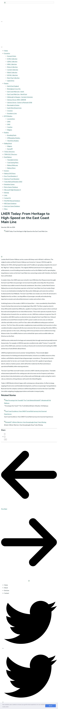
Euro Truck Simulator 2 (11, 176)
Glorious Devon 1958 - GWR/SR (16, 100)
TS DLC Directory (9, 151)
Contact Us (7, 198)
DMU (8, 121)
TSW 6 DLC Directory (10, 154)
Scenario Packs (11, 56)
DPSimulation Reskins (13, 138)
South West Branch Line (14, 108)
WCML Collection (12, 75)
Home (6, 50)
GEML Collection (12, 61)
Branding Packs (11, 135)
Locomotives (11, 119)
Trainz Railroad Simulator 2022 (13, 181)
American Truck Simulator (11, 179)
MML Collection (12, 64)
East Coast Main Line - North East (17, 94)
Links (5, 195)
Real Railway (8, 157)
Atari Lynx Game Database (12, 206)
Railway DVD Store (9, 173)
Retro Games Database (11, 187)
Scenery (6, 171)
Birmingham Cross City (14, 89)
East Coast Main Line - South (15, 91)
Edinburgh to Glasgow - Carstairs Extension (20, 97)
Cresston (10, 111)
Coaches (9, 127)
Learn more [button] (5, 706)
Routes (6, 83)
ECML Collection (12, 59)
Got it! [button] (50, 705)
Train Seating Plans (12, 162)
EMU (8, 124)
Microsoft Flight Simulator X (12, 190)
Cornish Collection (12, 70)
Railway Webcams (12, 165)
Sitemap (6, 192)
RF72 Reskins (8, 116)
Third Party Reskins (13, 141)
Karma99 (10, 149)
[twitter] (30, 648)
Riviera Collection (12, 67)
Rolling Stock (8, 143)
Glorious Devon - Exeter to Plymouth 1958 (19, 102)
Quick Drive (10, 80)
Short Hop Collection (13, 78)
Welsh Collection (12, 72)
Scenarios (7, 53)
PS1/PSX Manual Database (12, 201)
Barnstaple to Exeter (13, 105)
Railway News (11, 168)
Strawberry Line (12, 113)
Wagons (9, 130)
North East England (13, 86)
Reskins (6, 132)
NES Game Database (10, 203)
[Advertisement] (29, 33)
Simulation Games (9, 184)
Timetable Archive (12, 160)
